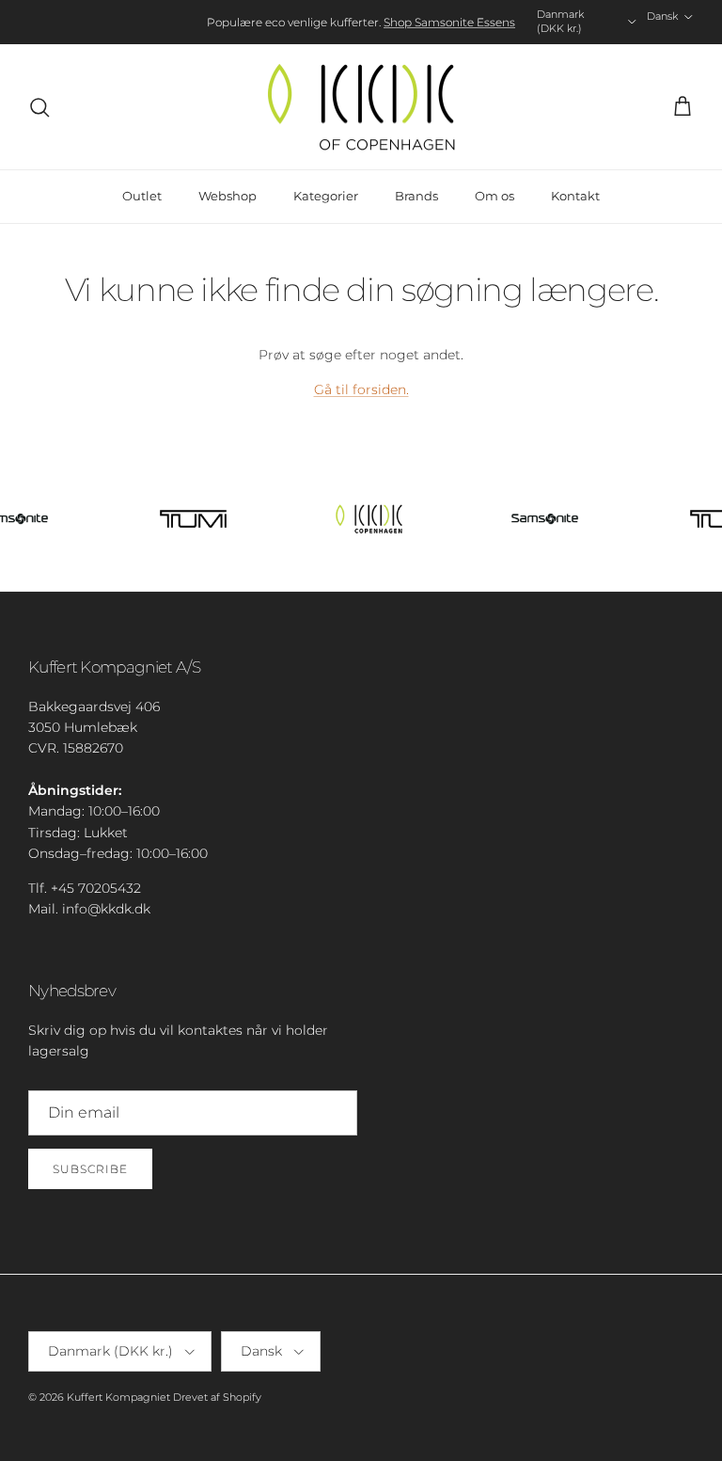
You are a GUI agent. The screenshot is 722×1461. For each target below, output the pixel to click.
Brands (416, 195)
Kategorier (325, 195)
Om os (494, 195)
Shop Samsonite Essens (449, 22)
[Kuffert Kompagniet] (361, 107)
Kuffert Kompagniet (118, 1397)
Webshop (227, 195)
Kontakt (575, 195)
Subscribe (90, 1169)
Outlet (142, 195)
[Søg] (39, 107)
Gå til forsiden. (361, 389)
